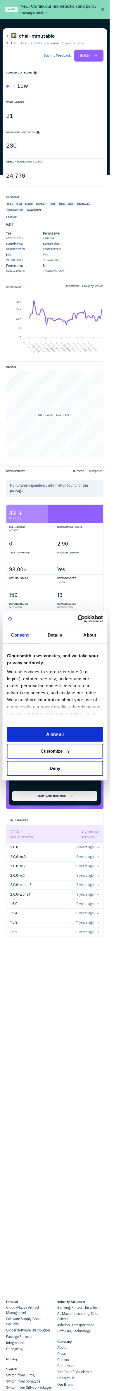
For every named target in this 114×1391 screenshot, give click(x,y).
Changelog (14, 1349)
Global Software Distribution (28, 1330)
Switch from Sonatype (23, 1381)
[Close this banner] (102, 9)
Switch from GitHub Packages (29, 1387)
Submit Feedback (57, 55)
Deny (55, 768)
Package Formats (19, 1337)
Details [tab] (55, 634)
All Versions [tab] (72, 286)
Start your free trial (51, 796)
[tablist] (84, 286)
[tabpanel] (54, 327)
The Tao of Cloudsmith (75, 1372)
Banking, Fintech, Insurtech (78, 1308)
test (52, 203)
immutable (83, 203)
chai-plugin (24, 203)
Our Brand (65, 1385)
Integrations (15, 1343)
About (62, 1347)
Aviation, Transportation (75, 1325)
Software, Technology (74, 1331)
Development (95, 471)
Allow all (55, 734)
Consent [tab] (20, 634)
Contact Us (66, 1378)
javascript (34, 210)
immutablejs (15, 210)
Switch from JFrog (20, 1375)
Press (61, 1354)
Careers (63, 1360)
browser (41, 203)
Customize (52, 751)
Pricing (11, 1359)
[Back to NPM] (11, 36)
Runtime (78, 471)
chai (10, 203)
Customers (65, 1366)
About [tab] (89, 634)
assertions (66, 203)
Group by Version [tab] (92, 286)
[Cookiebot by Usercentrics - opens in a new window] (78, 619)
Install (85, 55)
